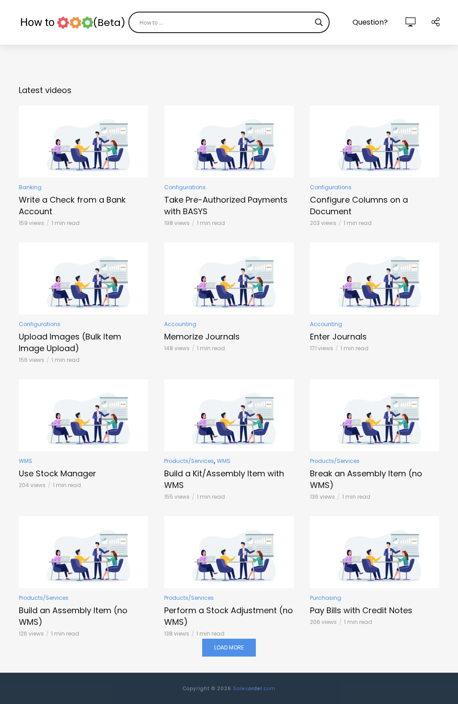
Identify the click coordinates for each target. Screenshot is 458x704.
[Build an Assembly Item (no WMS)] (83, 552)
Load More (229, 647)
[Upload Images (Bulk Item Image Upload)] (83, 278)
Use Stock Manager (57, 473)
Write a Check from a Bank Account (72, 205)
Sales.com (254, 688)
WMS (25, 461)
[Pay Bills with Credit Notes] (374, 552)
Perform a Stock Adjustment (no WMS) (228, 616)
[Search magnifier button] (319, 22)
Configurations (185, 187)
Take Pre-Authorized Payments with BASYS (226, 205)
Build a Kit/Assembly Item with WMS (224, 479)
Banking (30, 187)
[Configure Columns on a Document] (374, 142)
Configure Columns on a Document (359, 205)
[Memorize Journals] (228, 278)
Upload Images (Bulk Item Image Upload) (70, 342)
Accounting (180, 324)
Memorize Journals (202, 336)
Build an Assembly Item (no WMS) (73, 616)
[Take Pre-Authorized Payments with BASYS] (228, 142)
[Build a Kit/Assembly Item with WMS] (228, 415)
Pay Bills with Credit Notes (361, 610)
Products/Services (189, 461)
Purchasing (325, 598)
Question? (370, 22)
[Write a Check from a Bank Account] (83, 142)
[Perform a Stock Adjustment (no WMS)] (228, 552)
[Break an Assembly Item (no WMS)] (374, 415)
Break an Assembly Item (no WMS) (366, 479)
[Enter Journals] (374, 278)
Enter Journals (338, 336)
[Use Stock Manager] (83, 415)
